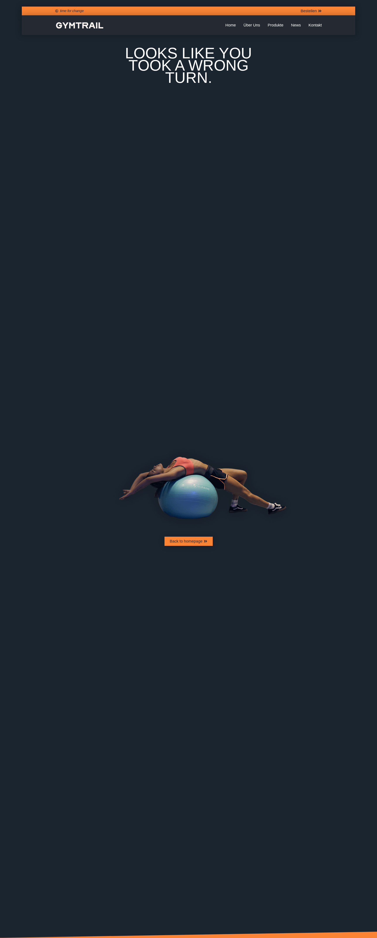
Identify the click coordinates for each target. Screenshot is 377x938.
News (296, 25)
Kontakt (315, 25)
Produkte (275, 25)
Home (230, 25)
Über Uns (251, 25)
